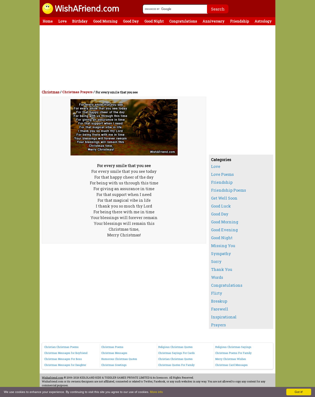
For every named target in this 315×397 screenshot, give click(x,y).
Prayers (218, 324)
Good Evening (224, 229)
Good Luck (221, 206)
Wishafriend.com (52, 377)
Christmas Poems (112, 347)
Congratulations (183, 21)
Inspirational (224, 316)
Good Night (154, 21)
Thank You (221, 269)
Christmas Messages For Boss (63, 359)
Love (62, 21)
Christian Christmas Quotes (175, 359)
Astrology (263, 21)
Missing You (223, 245)
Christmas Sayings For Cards (176, 353)
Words (217, 277)
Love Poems (222, 174)
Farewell (219, 309)
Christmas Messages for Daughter (65, 365)
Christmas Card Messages (231, 365)
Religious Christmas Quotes (175, 347)
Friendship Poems (228, 190)
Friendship (239, 21)
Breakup (219, 301)
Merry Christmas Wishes (230, 359)
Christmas (50, 92)
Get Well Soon (224, 198)
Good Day (131, 21)
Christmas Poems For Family (233, 353)
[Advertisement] (158, 57)
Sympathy (221, 253)
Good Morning (105, 21)
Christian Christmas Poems (61, 347)
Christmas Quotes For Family (176, 365)
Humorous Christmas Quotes (119, 359)
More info (156, 392)
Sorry (216, 261)
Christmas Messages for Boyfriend (65, 353)
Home (48, 21)
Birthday (80, 21)
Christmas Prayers (77, 92)
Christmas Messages (114, 353)
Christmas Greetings (114, 365)
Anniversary (213, 21)
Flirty (216, 293)
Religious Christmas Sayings (233, 347)
